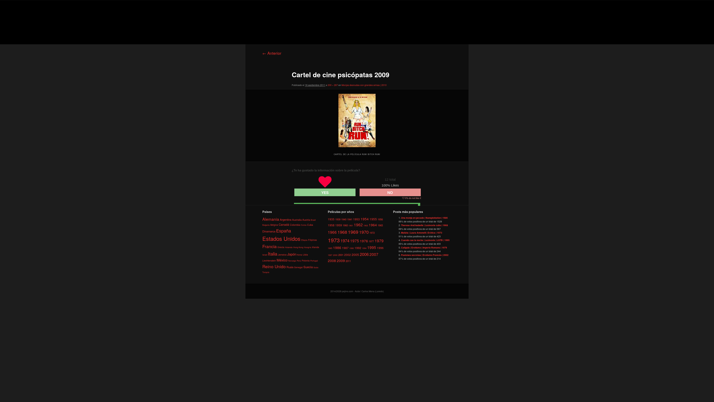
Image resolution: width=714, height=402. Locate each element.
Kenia (299, 254)
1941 (349, 219)
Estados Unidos (281, 238)
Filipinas (312, 239)
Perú (299, 260)
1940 (343, 219)
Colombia (295, 224)
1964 (373, 224)
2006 (364, 254)
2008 (332, 260)
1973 (334, 240)
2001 (340, 255)
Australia (297, 219)
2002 (347, 255)
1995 (371, 247)
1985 (330, 248)
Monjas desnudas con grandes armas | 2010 (364, 85)
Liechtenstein (269, 260)
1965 (380, 225)
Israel (264, 254)
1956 (380, 219)
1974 (344, 240)
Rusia (290, 267)
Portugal (314, 260)
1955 (373, 219)
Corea (303, 225)
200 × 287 (333, 85)
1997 (330, 255)
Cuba (310, 224)
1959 (338, 225)
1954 (365, 218)
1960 (345, 225)
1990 (351, 248)
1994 (364, 248)
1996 (380, 248)
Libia (305, 254)
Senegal (298, 267)
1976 (364, 240)
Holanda (288, 247)
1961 (351, 225)
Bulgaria (266, 225)
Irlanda (315, 247)
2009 (341, 260)
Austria (306, 219)
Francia (269, 246)
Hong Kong (298, 247)
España (283, 230)
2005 (355, 254)
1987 (345, 248)
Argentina (285, 219)
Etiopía (304, 240)
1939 (337, 219)
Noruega (292, 260)
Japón (291, 254)
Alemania (270, 219)
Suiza (315, 267)
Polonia (306, 260)
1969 (353, 231)
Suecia (308, 267)
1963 (366, 225)
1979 (379, 240)
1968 (342, 232)
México (282, 259)
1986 (337, 247)
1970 (364, 232)
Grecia (280, 247)
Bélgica (274, 224)
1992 (358, 248)
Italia (272, 253)
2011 (348, 261)
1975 (354, 240)
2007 (373, 254)
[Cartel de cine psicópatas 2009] (357, 120)
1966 (332, 232)
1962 (358, 224)
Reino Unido (274, 266)
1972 (372, 232)
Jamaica (282, 254)
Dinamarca (268, 231)
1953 (356, 219)
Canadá (284, 224)
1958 (331, 225)
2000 (335, 255)
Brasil (313, 219)
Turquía (265, 272)
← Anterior (271, 53)
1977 (371, 241)
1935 (331, 219)
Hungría (307, 247)
